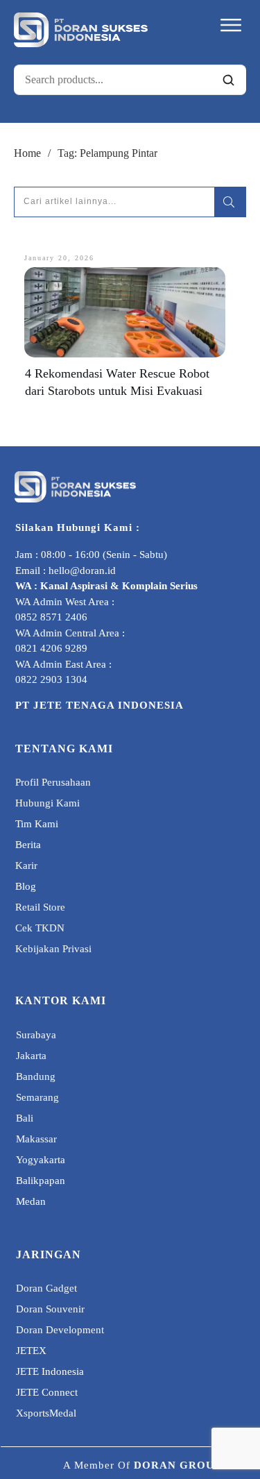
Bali (24, 1118)
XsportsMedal (46, 1413)
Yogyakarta (40, 1159)
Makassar (36, 1138)
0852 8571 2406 (51, 617)
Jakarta (31, 1055)
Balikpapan (40, 1180)
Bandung (35, 1076)
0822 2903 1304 (51, 679)
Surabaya (36, 1034)
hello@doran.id (82, 570)
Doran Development (60, 1329)
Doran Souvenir (50, 1309)
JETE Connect (47, 1392)
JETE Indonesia (50, 1371)
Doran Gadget (46, 1288)
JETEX (31, 1350)
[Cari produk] (228, 80)
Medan (31, 1201)
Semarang (37, 1097)
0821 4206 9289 (51, 648)
